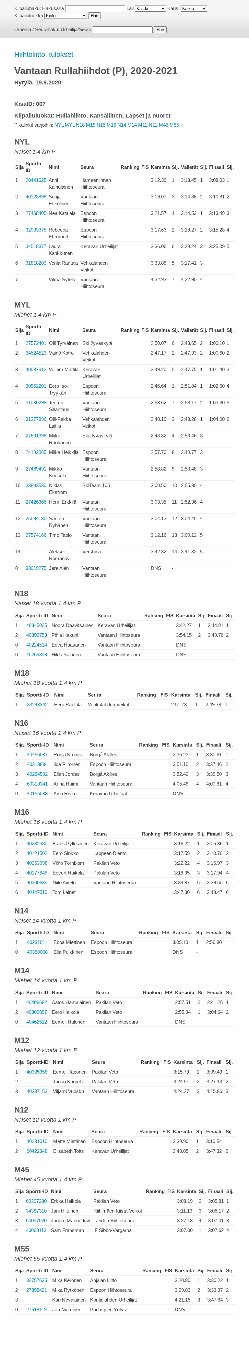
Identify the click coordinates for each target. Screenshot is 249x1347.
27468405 (36, 213)
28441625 (36, 180)
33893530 (36, 485)
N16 (101, 125)
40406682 (36, 1002)
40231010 (37, 1141)
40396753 (36, 635)
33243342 (37, 704)
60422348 (37, 1151)
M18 (90, 125)
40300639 (37, 882)
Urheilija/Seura (76, 29)
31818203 (36, 263)
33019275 (36, 568)
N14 (121, 125)
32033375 (36, 230)
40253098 (37, 863)
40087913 (36, 369)
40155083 (37, 793)
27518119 (36, 1309)
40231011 (37, 942)
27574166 (36, 535)
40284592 (37, 774)
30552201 (36, 386)
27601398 (36, 435)
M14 (132, 125)
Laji (130, 8)
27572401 (36, 343)
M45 (163, 125)
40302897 (36, 1012)
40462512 (36, 1022)
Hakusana (53, 8)
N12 (153, 125)
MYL (70, 125)
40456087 (37, 754)
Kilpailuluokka (28, 15)
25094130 (36, 518)
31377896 (36, 419)
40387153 (37, 1091)
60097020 (36, 1220)
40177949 (37, 872)
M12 (143, 125)
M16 (111, 125)
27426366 (36, 502)
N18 (80, 125)
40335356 (37, 1072)
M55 (174, 125)
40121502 (37, 853)
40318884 (37, 764)
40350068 (37, 952)
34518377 (36, 246)
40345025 (36, 625)
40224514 (36, 645)
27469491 (36, 469)
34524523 (36, 353)
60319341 (37, 784)
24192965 (36, 452)
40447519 (37, 892)
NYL (59, 125)
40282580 (37, 843)
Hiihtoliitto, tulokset (43, 54)
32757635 (36, 1280)
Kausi (173, 8)
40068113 (36, 1230)
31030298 (36, 402)
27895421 (36, 1290)
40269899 (36, 654)
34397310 (36, 1211)
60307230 (36, 1201)
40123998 (36, 196)
